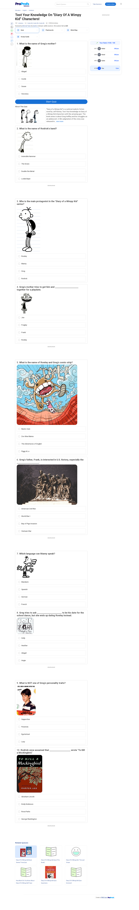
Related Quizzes (21, 843)
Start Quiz (51, 101)
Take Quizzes (97, 4)
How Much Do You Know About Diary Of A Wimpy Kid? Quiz (25, 882)
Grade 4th (30, 23)
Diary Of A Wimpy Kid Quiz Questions (49, 882)
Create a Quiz (110, 4)
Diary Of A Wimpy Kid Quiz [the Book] (50, 861)
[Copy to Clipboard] (12, 40)
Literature (20, 23)
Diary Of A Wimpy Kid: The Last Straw (75, 861)
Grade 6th (41, 23)
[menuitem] (97, 4)
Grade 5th (36, 23)
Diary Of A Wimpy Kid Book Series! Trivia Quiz (24, 861)
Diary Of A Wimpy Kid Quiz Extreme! (74, 882)
